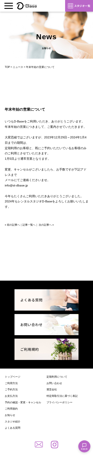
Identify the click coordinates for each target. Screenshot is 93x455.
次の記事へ (45, 224)
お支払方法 (11, 395)
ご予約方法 (11, 389)
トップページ (12, 376)
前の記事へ (13, 224)
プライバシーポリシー (59, 402)
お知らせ (10, 415)
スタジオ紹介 (12, 421)
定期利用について (56, 376)
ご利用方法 (11, 383)
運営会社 (51, 389)
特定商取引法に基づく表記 (62, 395)
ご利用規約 (11, 408)
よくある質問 (12, 427)
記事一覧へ (28, 224)
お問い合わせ (54, 383)
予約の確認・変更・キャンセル (23, 402)
